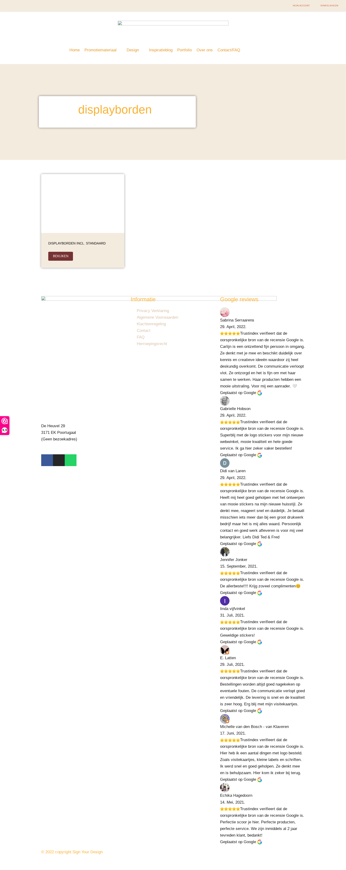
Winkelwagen (329, 5)
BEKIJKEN (60, 256)
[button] (103, 50)
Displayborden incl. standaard (77, 243)
